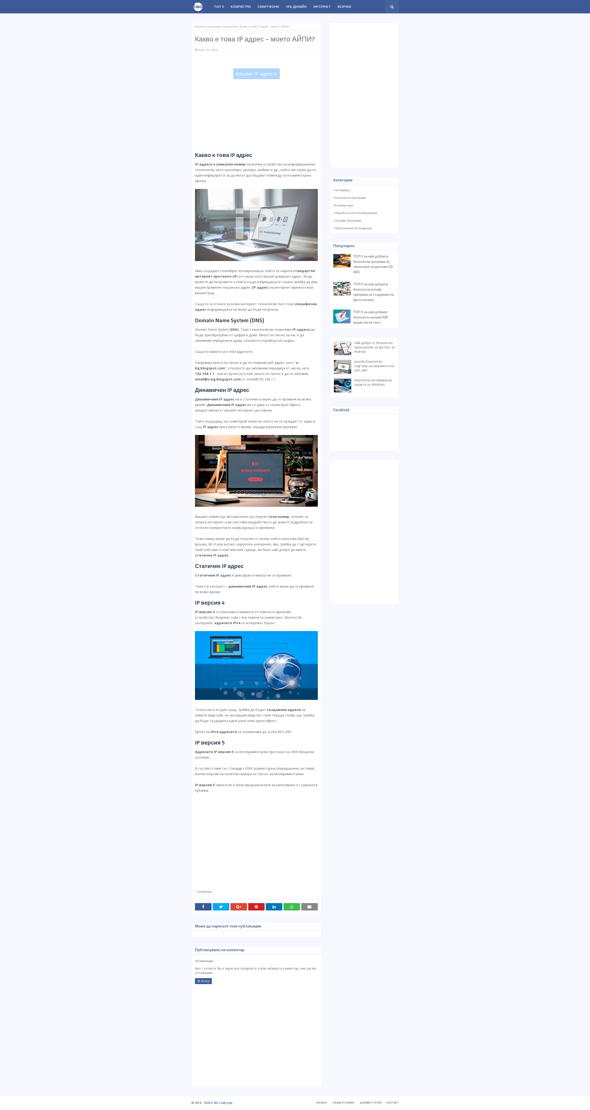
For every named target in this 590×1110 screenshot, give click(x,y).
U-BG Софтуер (221, 1103)
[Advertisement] (256, 114)
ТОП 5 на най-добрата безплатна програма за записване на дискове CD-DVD (373, 264)
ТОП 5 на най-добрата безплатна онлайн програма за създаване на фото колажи (373, 292)
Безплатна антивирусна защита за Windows (373, 382)
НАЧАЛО (321, 1102)
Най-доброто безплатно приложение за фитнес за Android (374, 347)
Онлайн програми (348, 220)
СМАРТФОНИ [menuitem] (268, 6)
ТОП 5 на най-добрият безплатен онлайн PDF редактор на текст (370, 317)
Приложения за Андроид (353, 228)
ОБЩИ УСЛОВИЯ (343, 1102)
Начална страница (208, 27)
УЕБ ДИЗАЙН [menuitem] (296, 6)
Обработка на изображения (356, 213)
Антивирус (343, 190)
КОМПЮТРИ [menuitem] (241, 6)
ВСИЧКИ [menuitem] (344, 6)
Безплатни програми (350, 198)
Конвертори (344, 205)
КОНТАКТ (392, 1102)
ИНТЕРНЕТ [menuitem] (322, 6)
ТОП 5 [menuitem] (219, 6)
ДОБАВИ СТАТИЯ (371, 1102)
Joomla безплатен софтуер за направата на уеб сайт (374, 365)
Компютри (230, 27)
